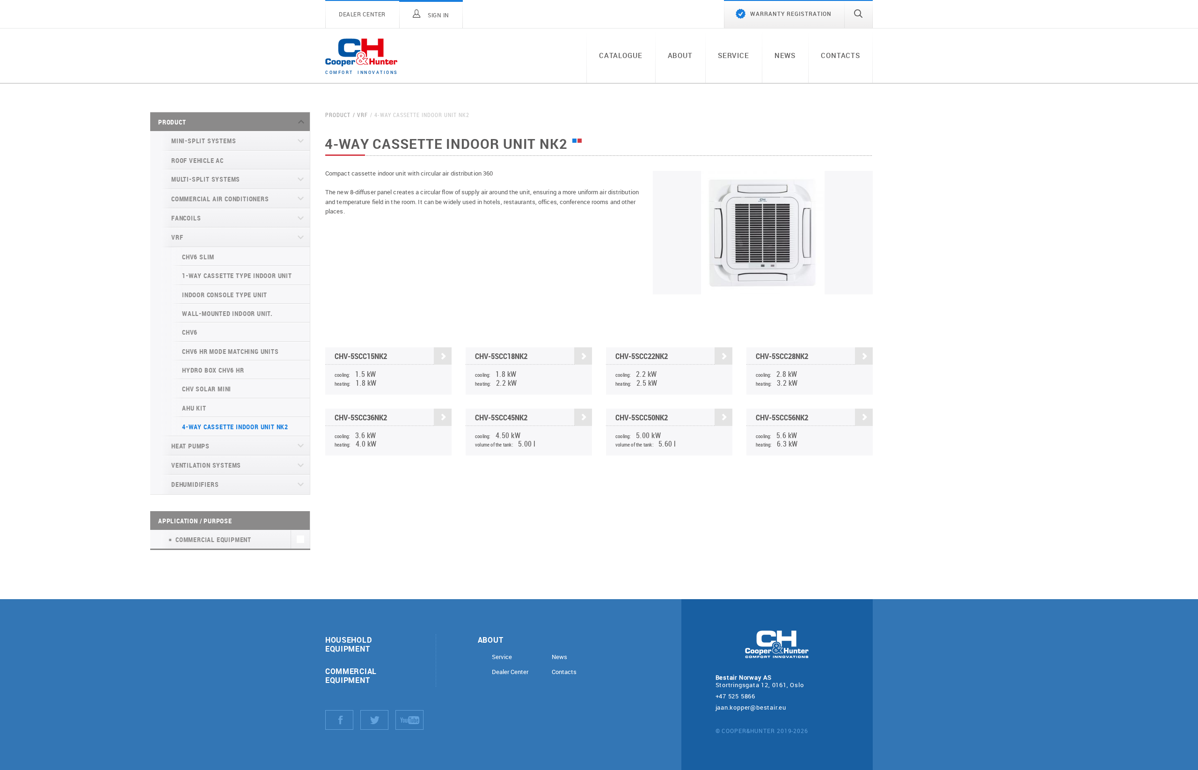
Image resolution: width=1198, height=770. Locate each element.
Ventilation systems (206, 465)
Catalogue (621, 55)
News (785, 55)
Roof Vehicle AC (197, 160)
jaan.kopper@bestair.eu (751, 707)
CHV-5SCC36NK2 (361, 417)
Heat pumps (190, 445)
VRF (177, 237)
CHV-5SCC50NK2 (641, 417)
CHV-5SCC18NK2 (501, 356)
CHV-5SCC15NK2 (361, 356)
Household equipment (348, 644)
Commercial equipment (351, 675)
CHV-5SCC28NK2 (782, 356)
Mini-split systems (203, 140)
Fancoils (186, 217)
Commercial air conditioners (220, 198)
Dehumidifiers (195, 484)
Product (172, 121)
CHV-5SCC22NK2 (641, 356)
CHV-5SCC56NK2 (782, 417)
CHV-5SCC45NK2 (501, 417)
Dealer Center (510, 672)
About (680, 55)
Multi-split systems (205, 179)
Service (733, 55)
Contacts (840, 55)
